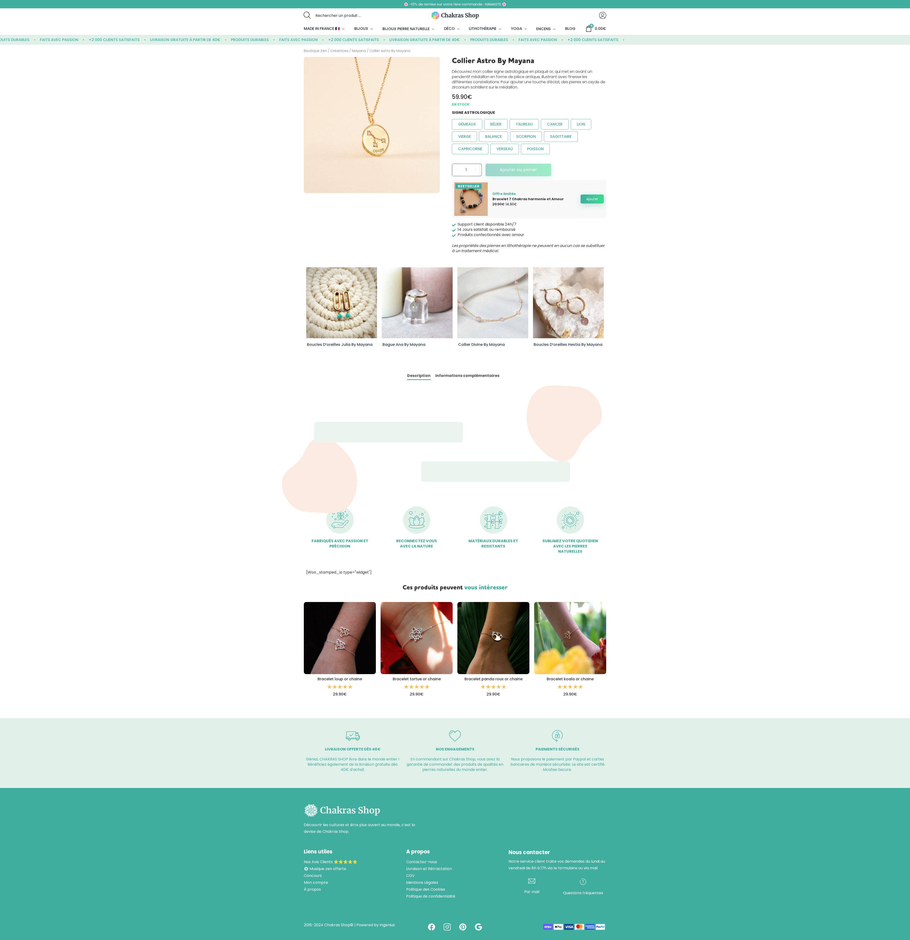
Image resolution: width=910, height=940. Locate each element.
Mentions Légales (422, 882)
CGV (410, 875)
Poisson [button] (535, 149)
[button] (592, 199)
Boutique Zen (315, 50)
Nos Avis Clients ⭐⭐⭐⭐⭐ (330, 862)
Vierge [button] (464, 136)
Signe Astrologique (473, 112)
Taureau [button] (524, 124)
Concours (313, 875)
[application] (342, 28)
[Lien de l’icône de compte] (602, 15)
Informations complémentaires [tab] (467, 375)
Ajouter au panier (518, 169)
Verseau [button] (504, 149)
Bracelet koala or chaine (570, 679)
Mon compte (316, 882)
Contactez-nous (421, 862)
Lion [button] (581, 124)
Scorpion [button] (526, 136)
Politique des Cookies (425, 889)
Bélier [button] (495, 124)
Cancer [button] (555, 124)
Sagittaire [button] (561, 136)
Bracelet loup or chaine (340, 679)
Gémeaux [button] (467, 124)
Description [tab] (419, 375)
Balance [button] (493, 136)
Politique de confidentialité (430, 896)
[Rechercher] (307, 15)
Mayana (359, 50)
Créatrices (339, 50)
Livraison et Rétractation (429, 868)
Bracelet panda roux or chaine (493, 679)
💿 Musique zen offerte (325, 868)
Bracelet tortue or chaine (417, 679)
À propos (312, 889)
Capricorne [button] (470, 149)
